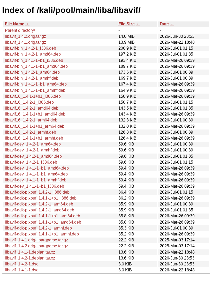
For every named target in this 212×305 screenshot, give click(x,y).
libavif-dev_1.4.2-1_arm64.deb (33, 144)
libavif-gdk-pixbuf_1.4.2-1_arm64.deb (39, 204)
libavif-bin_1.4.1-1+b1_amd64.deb (36, 66)
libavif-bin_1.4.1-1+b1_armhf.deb (35, 90)
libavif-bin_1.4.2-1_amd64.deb (33, 54)
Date (164, 24)
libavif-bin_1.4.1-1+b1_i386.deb (34, 60)
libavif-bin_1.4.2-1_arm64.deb (32, 72)
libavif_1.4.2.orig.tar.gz (25, 36)
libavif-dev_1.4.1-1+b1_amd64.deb (37, 168)
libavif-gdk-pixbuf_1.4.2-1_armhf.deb (38, 228)
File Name (14, 24)
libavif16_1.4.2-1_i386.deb (29, 102)
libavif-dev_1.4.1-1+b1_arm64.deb (36, 174)
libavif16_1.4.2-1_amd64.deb (31, 108)
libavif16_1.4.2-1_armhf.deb (30, 132)
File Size (126, 24)
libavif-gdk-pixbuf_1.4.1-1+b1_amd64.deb (43, 222)
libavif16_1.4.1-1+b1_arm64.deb (34, 126)
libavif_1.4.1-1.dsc (21, 270)
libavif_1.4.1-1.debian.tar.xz (30, 252)
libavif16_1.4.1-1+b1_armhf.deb (34, 138)
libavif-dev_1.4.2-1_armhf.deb (32, 150)
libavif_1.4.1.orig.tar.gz (25, 42)
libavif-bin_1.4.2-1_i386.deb (30, 48)
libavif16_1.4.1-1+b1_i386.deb (33, 96)
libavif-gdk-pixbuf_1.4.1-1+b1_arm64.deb (42, 216)
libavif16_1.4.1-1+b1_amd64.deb (35, 114)
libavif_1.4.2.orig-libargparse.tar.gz (36, 246)
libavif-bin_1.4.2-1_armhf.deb (31, 78)
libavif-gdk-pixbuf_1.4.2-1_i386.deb (37, 192)
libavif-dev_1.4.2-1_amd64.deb (33, 156)
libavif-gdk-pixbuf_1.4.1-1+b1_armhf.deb (42, 234)
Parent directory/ (20, 30)
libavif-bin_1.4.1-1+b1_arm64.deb (36, 84)
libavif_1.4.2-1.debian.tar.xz (30, 258)
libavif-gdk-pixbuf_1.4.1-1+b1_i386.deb (41, 198)
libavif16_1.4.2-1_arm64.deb (31, 120)
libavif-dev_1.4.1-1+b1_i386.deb (34, 186)
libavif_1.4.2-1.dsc (21, 264)
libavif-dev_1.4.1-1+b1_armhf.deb (35, 180)
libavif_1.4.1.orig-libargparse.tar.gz (36, 240)
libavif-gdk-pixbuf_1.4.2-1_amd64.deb (39, 210)
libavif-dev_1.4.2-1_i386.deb (31, 162)
